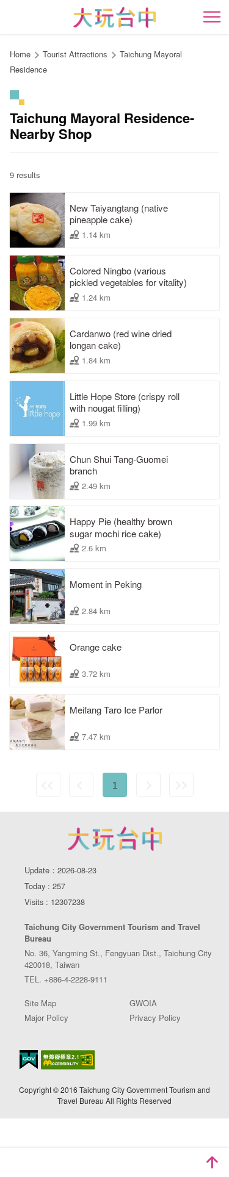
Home (20, 54)
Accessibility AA (68, 1060)
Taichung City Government (115, 838)
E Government (29, 1059)
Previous (81, 785)
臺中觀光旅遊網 (114, 17)
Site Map (40, 1003)
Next (148, 785)
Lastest (181, 785)
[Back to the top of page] (212, 1162)
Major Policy (46, 1017)
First (48, 785)
